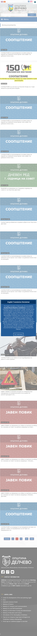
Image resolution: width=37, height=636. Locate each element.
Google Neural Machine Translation (14, 307)
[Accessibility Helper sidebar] (35, 2)
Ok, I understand (18, 334)
